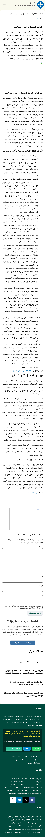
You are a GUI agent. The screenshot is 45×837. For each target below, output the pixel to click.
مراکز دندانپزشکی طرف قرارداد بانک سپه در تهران (25, 826)
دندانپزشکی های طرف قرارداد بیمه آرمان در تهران (25, 817)
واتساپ (36, 748)
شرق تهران (16, 756)
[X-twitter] (26, 800)
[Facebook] (32, 800)
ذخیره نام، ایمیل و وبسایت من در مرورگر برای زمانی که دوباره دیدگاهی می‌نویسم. (23, 607)
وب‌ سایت (39, 595)
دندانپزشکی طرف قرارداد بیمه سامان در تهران (26, 820)
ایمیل (40, 586)
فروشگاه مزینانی (32, 493)
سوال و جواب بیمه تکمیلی (31, 662)
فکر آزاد (31, 2)
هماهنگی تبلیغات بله (14, 748)
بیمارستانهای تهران (21, 760)
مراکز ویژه (38, 770)
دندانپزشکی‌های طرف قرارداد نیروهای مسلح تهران (25, 793)
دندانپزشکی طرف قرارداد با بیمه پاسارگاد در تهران (25, 784)
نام (41, 576)
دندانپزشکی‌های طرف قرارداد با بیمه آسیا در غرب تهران (23, 790)
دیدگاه (39, 547)
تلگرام (27, 748)
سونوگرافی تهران (34, 763)
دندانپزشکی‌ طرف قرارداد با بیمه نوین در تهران (26, 781)
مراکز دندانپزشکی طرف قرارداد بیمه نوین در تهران (25, 829)
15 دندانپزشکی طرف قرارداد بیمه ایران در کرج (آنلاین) (23, 787)
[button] (4, 5)
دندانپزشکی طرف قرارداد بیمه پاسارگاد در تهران (26, 823)
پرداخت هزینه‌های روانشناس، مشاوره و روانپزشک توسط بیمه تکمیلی (25, 683)
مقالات (37, 19)
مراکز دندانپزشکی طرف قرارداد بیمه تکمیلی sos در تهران (22, 832)
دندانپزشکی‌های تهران (32, 756)
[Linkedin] (19, 800)
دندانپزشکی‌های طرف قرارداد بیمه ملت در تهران (26, 778)
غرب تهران (36, 760)
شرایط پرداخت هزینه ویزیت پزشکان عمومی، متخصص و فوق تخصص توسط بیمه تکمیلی (24, 671)
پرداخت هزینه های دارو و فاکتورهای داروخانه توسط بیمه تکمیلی (23, 694)
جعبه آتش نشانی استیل (21, 371)
